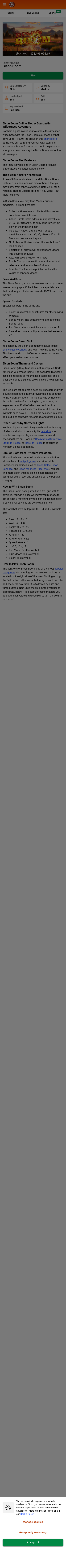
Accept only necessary (33, 1532)
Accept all (33, 1542)
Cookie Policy (27, 1514)
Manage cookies (33, 1521)
